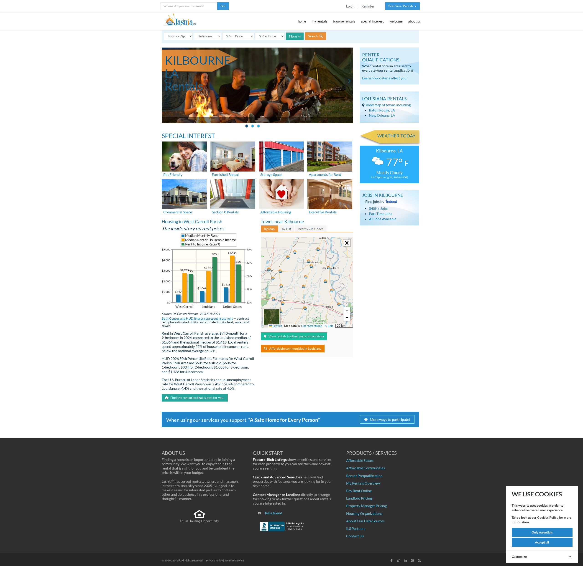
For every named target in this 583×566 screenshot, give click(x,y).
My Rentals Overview (363, 483)
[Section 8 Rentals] (232, 193)
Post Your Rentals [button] (401, 6)
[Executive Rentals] (329, 193)
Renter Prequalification (364, 475)
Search (313, 36)
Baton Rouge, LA (382, 110)
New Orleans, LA (382, 115)
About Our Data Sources (365, 521)
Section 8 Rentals (225, 212)
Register (367, 6)
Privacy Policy (214, 560)
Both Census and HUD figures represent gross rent (197, 318)
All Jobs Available (382, 219)
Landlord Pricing (359, 498)
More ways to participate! (390, 419)
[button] (269, 269)
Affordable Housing (275, 212)
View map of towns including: (389, 105)
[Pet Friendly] (184, 156)
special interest (372, 21)
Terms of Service (234, 560)
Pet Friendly (172, 174)
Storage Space (271, 174)
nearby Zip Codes (310, 229)
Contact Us (355, 536)
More (293, 36)
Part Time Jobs (380, 213)
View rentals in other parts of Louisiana (296, 336)
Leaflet (277, 326)
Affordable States (359, 460)
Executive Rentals (323, 212)
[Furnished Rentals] (232, 156)
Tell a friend (273, 513)
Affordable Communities (365, 468)
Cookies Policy (547, 517)
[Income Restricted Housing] (281, 193)
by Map (269, 229)
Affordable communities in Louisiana (295, 348)
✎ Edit (329, 326)
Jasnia (175, 560)
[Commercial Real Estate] (184, 193)
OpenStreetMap (311, 326)
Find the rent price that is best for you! (197, 397)
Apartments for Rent (325, 174)
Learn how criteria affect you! (385, 78)
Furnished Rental (225, 174)
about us (414, 21)
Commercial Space (177, 212)
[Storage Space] (281, 156)
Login (350, 6)
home (302, 21)
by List (286, 229)
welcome (396, 21)
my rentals (319, 21)
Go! (223, 6)
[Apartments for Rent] (329, 156)
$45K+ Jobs (378, 208)
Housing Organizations (364, 513)
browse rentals (344, 21)
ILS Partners (355, 528)
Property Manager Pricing (366, 505)
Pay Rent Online (359, 490)
